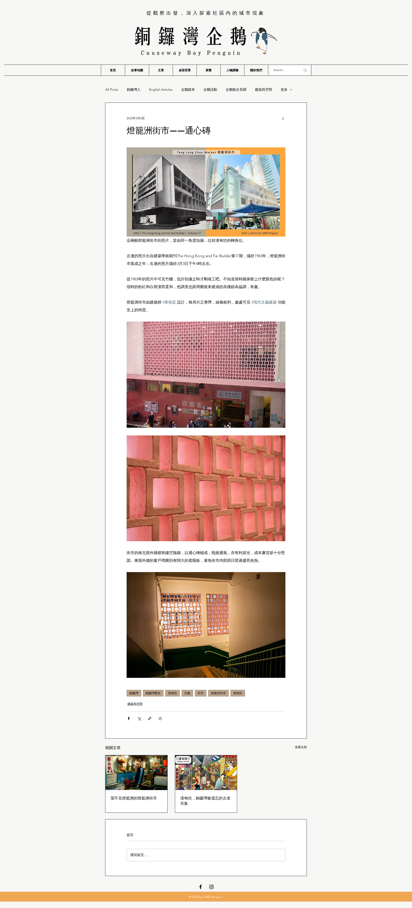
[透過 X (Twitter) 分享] (139, 718)
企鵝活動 (210, 90)
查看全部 (301, 747)
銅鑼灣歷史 (153, 693)
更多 (284, 90)
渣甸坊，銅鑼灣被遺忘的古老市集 (205, 800)
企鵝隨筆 (188, 90)
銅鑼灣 (133, 693)
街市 (201, 693)
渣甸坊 (172, 693)
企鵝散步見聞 (236, 90)
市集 (187, 693)
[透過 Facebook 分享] (129, 718)
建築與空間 (263, 90)
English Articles (161, 90)
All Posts (111, 90)
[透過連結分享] (150, 718)
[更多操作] (282, 118)
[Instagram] (211, 887)
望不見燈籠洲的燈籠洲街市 (134, 798)
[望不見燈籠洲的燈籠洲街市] (136, 772)
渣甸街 (237, 693)
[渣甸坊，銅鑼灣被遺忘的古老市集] (206, 772)
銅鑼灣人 (134, 90)
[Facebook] (200, 887)
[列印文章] (160, 718)
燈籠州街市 (218, 693)
